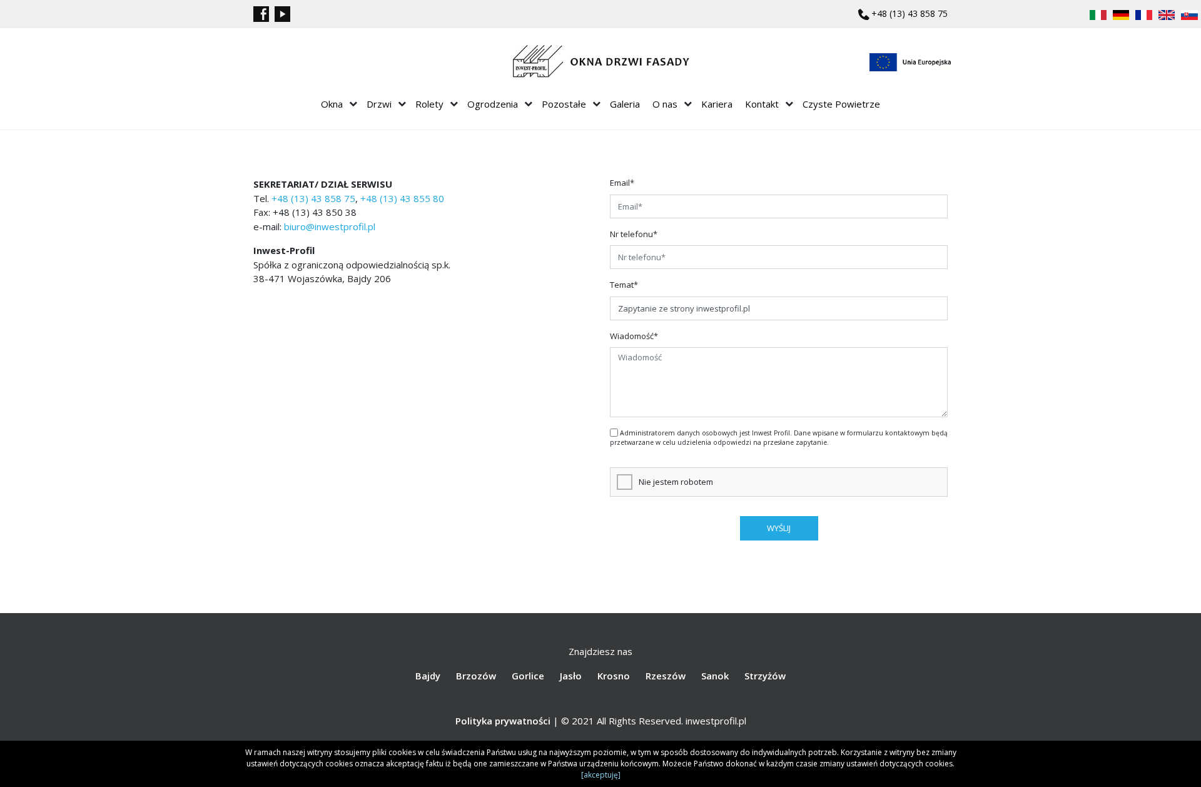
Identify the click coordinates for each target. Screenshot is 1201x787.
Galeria (625, 104)
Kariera (716, 104)
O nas (664, 104)
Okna (332, 104)
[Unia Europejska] (910, 62)
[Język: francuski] (1143, 14)
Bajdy (427, 675)
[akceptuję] (601, 774)
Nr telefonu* (633, 234)
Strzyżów (765, 675)
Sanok (715, 675)
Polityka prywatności (502, 720)
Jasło (571, 675)
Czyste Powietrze (841, 104)
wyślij (779, 528)
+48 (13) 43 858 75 (909, 13)
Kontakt (762, 104)
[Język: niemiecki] (1121, 14)
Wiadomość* (634, 336)
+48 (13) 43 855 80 (402, 198)
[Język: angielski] (1166, 14)
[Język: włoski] (1098, 14)
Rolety (429, 104)
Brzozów (476, 675)
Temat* (624, 284)
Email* (622, 182)
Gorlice (528, 675)
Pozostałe (564, 104)
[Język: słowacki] (1189, 14)
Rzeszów (666, 675)
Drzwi (379, 104)
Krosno (613, 675)
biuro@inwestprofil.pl (329, 226)
